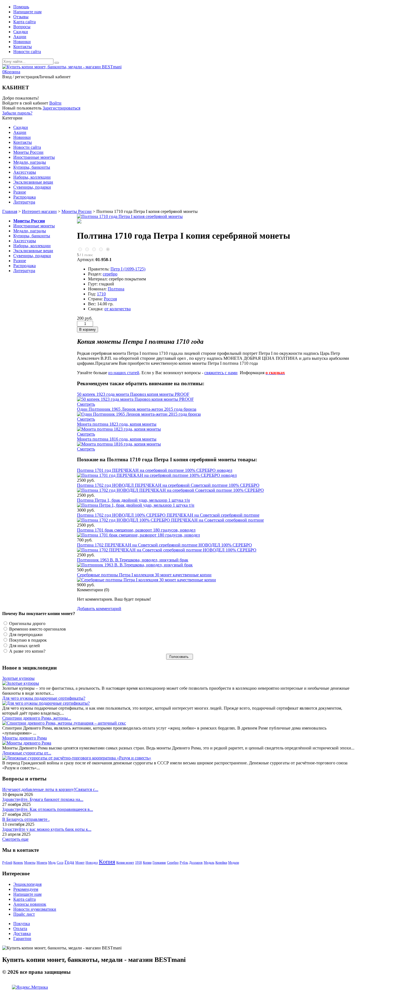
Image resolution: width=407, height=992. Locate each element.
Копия (107, 861)
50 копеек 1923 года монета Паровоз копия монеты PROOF (133, 394)
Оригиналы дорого (26, 623)
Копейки (221, 863)
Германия (159, 863)
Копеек (18, 863)
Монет (79, 863)
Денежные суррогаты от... (26, 753)
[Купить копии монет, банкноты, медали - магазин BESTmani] (62, 66)
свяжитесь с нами (221, 372)
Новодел (92, 863)
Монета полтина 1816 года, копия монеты (116, 439)
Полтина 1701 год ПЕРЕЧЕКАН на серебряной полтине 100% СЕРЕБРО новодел (154, 470)
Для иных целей (24, 645)
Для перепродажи (25, 634)
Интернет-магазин (39, 211)
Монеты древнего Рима (24, 738)
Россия (110, 298)
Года (69, 862)
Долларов (196, 863)
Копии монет (125, 863)
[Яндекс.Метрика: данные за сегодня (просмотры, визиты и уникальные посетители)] (30, 987)
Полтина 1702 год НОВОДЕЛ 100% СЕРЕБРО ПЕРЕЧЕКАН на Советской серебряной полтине (168, 515)
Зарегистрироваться (61, 108)
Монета (42, 863)
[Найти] (57, 63)
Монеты (29, 863)
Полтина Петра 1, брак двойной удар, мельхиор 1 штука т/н (133, 500)
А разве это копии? (26, 651)
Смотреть (86, 404)
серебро (110, 274)
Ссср (60, 863)
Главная (9, 211)
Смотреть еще (15, 839)
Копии (147, 863)
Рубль (184, 863)
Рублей (7, 863)
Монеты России (76, 211)
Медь (52, 863)
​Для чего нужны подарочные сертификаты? (43, 698)
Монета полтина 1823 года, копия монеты (116, 424)
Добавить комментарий (99, 608)
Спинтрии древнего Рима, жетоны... (36, 718)
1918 (138, 863)
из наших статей (123, 372)
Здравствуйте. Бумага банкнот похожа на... (42, 799)
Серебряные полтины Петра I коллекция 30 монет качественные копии (144, 574)
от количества (117, 308)
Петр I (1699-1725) (127, 269)
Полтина (116, 289)
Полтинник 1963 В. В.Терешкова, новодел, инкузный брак (132, 560)
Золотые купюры (18, 678)
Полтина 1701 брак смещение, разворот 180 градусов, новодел (136, 530)
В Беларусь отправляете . (26, 819)
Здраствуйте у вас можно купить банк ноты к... (46, 829)
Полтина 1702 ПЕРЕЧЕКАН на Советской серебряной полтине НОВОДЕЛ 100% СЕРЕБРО (164, 545)
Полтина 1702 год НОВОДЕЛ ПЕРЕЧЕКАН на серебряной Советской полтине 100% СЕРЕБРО (168, 485)
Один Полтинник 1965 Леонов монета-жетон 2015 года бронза (136, 409)
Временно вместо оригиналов (37, 629)
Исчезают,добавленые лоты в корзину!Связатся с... (50, 789)
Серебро (173, 863)
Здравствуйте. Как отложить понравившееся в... (47, 809)
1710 (101, 293)
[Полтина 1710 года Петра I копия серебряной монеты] (130, 216)
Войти (55, 103)
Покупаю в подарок (27, 640)
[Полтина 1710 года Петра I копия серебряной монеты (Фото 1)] (79, 222)
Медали (233, 863)
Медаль (209, 863)
